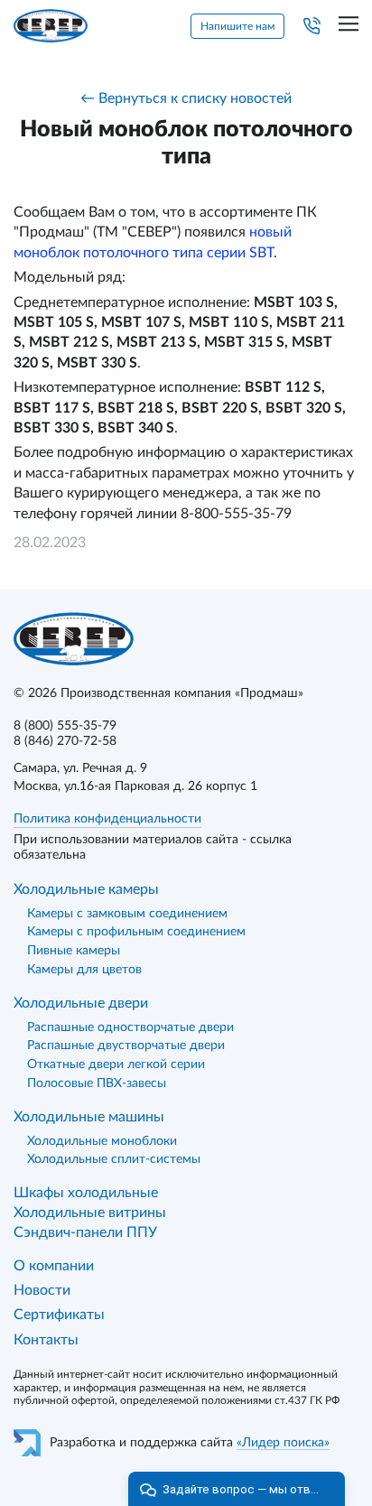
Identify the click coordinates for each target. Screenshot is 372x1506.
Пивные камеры (73, 950)
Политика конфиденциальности (107, 819)
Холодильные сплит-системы (113, 1159)
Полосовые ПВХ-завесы (96, 1083)
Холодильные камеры (86, 889)
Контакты (46, 1340)
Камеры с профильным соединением (136, 931)
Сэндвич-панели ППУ (85, 1232)
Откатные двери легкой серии (116, 1064)
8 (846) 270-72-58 (65, 741)
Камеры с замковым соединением (127, 913)
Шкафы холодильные (86, 1192)
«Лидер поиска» (283, 1442)
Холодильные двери (81, 1003)
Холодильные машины (89, 1117)
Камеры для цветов (84, 969)
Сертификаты (59, 1314)
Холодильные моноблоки (102, 1141)
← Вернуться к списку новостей (186, 98)
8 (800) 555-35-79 (65, 726)
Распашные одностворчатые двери (130, 1027)
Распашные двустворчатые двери (126, 1045)
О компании (54, 1266)
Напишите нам (237, 26)
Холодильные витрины (90, 1212)
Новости (42, 1290)
